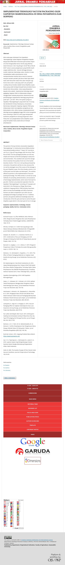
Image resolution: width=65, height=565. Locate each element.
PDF (43, 58)
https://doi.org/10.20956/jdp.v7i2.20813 (17, 40)
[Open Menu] (3, 1)
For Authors (6, 368)
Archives (11, 6)
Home (5, 6)
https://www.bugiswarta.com (11, 336)
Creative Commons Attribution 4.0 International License (49, 100)
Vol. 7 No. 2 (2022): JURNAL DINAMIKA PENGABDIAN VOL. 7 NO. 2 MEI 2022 (33, 6)
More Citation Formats (47, 140)
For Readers (6, 365)
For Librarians (6, 370)
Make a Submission (10, 378)
